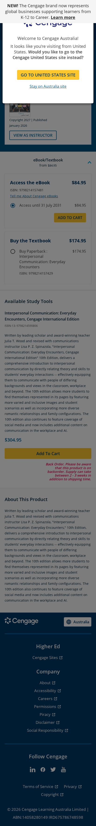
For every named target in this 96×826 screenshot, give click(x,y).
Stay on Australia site (48, 86)
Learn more (63, 17)
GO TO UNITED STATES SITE (48, 75)
